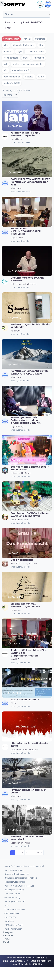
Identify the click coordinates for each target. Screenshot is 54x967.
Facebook (8, 935)
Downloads (9, 921)
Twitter (6, 939)
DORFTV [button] (36, 22)
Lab (14, 22)
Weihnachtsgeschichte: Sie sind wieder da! (31, 326)
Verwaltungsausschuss (14, 909)
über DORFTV (10, 917)
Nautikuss (15, 330)
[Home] (19, 4)
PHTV (13, 703)
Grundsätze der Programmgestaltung (20, 878)
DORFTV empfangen (13, 929)
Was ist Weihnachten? (25, 699)
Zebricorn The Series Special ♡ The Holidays (30, 468)
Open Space (16, 139)
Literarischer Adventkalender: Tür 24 (30, 745)
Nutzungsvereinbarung (14, 890)
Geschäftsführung (12, 897)
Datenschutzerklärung (14, 870)
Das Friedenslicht (22, 559)
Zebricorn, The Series (21, 473)
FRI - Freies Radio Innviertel (24, 284)
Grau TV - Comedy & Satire (24, 563)
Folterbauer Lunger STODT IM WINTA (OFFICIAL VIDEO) (29, 372)
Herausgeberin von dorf (14, 901)
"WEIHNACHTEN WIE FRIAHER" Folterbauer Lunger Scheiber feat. (30, 182)
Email (6, 942)
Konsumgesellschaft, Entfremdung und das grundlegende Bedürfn (26, 420)
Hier (10, 414)
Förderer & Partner (12, 894)
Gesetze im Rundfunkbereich (16, 874)
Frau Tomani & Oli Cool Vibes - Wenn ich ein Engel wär (30, 514)
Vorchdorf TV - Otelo (20, 843)
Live (7, 22)
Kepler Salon (17, 237)
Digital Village (17, 426)
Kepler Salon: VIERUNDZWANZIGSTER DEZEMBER (26, 231)
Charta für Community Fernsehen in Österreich (24, 866)
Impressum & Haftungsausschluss (19, 886)
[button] (40, 4)
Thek (8, 27)
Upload (24, 22)
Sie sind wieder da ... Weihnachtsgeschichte (25, 605)
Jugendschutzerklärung (14, 882)
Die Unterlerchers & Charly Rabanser (27, 279)
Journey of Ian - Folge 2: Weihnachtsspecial (26, 134)
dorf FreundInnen (11, 913)
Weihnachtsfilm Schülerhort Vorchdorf (29, 838)
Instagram (8, 932)
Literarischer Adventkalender (24, 749)
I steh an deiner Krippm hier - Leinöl (29, 791)
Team (6, 905)
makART (15, 659)
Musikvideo (16, 188)
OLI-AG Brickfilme (19, 519)
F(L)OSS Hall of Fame (13, 925)
